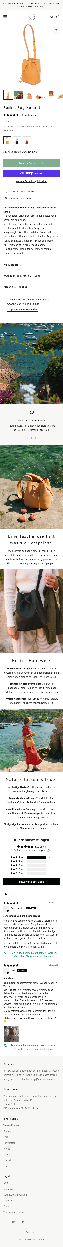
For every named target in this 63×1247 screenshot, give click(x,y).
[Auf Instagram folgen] (13, 1222)
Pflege (6, 1148)
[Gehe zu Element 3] (29, 95)
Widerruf (8, 1200)
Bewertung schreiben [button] (31, 881)
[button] (11, 115)
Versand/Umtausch (13, 1125)
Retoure (7, 1131)
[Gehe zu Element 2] (19, 95)
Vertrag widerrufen (13, 1212)
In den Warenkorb (31, 162)
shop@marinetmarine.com (45, 1079)
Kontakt (7, 1206)
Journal (7, 1160)
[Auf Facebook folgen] (5, 1222)
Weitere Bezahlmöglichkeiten (31, 181)
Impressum (9, 1189)
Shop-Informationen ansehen (22, 309)
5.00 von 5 (40, 846)
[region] (31, 421)
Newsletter (9, 1142)
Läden (6, 1154)
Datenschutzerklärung (15, 1194)
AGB (5, 1183)
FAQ (5, 1137)
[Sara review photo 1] (11, 1034)
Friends (7, 1166)
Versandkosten (22, 126)
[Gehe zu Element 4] (40, 95)
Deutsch (30, 1232)
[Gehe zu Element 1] (8, 95)
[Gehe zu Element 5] (51, 95)
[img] (11, 903)
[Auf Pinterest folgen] (22, 1222)
